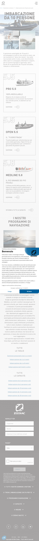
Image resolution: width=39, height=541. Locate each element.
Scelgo (10, 291)
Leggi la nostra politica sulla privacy (11, 285)
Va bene (29, 291)
